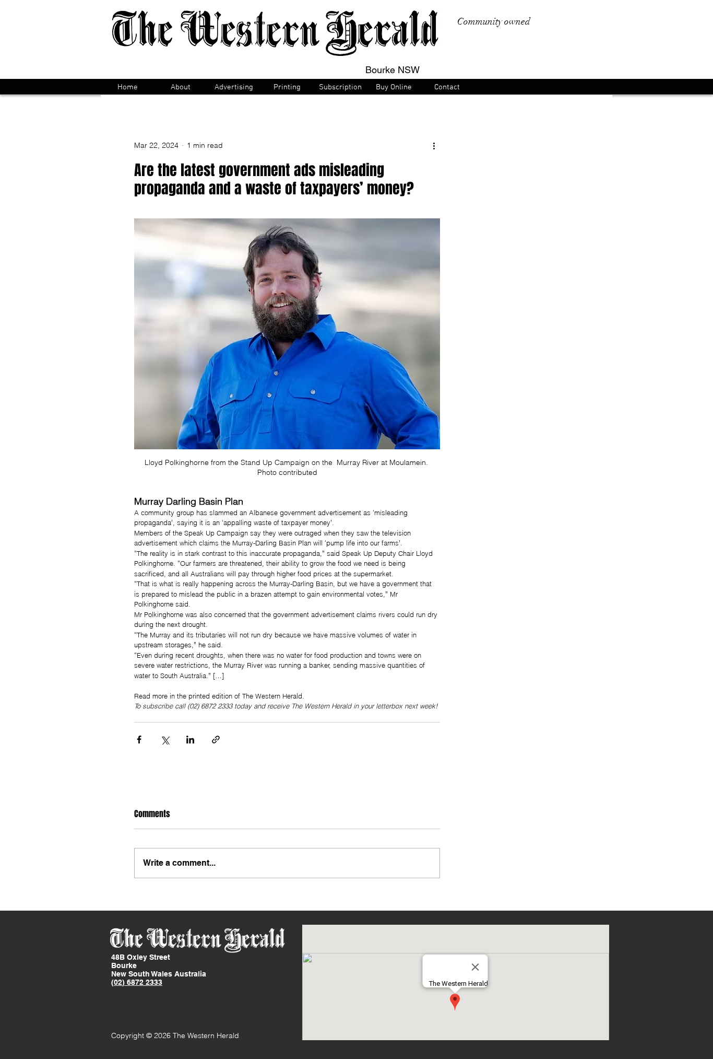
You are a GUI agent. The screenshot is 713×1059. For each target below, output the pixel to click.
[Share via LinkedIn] (190, 739)
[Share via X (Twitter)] (165, 739)
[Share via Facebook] (139, 739)
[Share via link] (216, 739)
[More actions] (433, 145)
